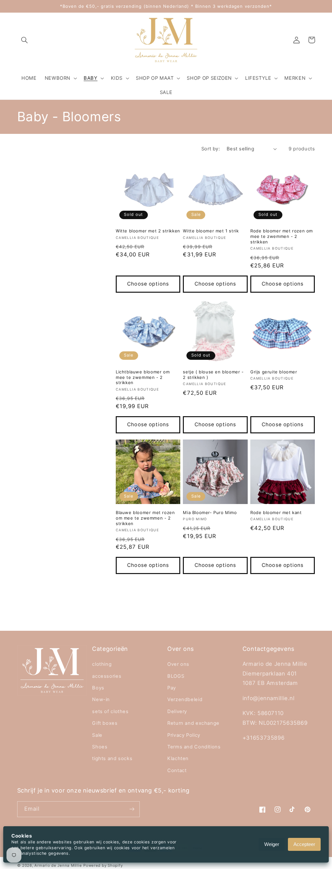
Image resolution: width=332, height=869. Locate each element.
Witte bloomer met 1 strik (211, 230)
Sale (97, 735)
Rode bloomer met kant (276, 512)
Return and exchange (193, 723)
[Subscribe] (131, 809)
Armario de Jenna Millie (58, 865)
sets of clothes (110, 711)
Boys (98, 688)
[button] (24, 39)
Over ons (178, 664)
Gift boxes (104, 723)
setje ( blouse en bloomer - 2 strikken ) (213, 374)
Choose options (148, 284)
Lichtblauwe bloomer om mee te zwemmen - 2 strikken (143, 377)
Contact (176, 770)
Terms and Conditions (194, 747)
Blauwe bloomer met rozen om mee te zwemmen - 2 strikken (145, 518)
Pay (171, 688)
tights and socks (112, 758)
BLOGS (175, 676)
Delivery (177, 711)
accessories (106, 676)
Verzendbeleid (184, 699)
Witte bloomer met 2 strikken (148, 230)
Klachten (178, 758)
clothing (102, 664)
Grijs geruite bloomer (273, 371)
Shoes (99, 747)
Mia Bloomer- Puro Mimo (210, 512)
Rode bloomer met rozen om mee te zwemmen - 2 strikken (281, 236)
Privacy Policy (183, 735)
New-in (101, 699)
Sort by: (210, 149)
